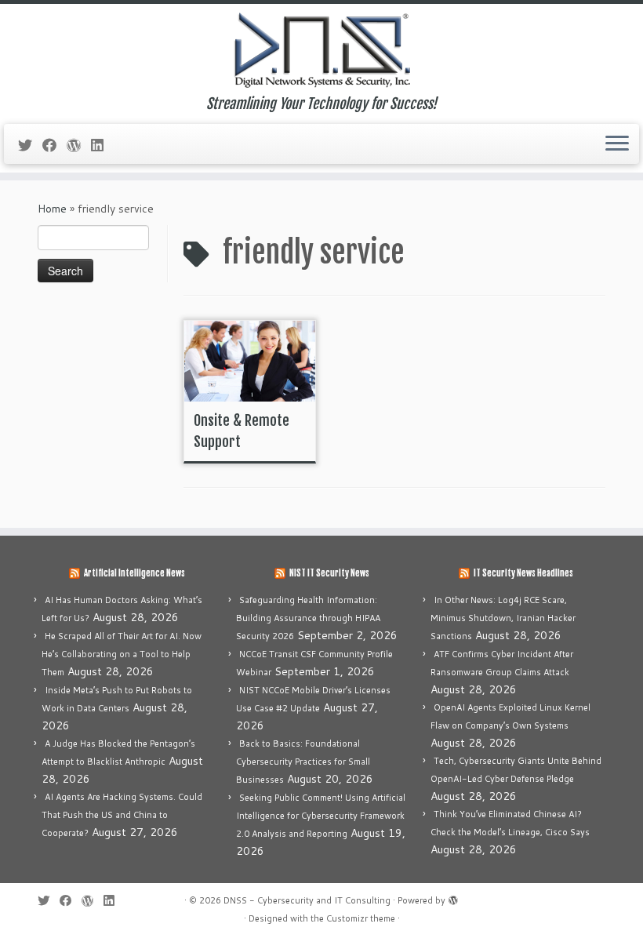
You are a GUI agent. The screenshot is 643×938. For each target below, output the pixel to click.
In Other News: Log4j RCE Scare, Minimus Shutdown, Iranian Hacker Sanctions (503, 618)
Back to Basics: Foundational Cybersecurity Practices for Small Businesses (303, 761)
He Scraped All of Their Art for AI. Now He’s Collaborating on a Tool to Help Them (122, 654)
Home (52, 208)
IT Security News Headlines (523, 573)
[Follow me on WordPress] (79, 145)
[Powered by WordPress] (453, 897)
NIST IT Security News (329, 573)
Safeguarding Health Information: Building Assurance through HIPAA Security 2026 (308, 618)
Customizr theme (360, 918)
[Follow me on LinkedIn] (102, 145)
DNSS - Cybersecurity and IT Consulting (307, 900)
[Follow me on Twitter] (30, 145)
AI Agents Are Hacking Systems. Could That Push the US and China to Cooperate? (122, 815)
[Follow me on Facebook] (54, 145)
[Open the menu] (617, 144)
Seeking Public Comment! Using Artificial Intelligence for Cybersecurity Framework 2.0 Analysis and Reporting (320, 815)
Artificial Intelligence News (134, 573)
